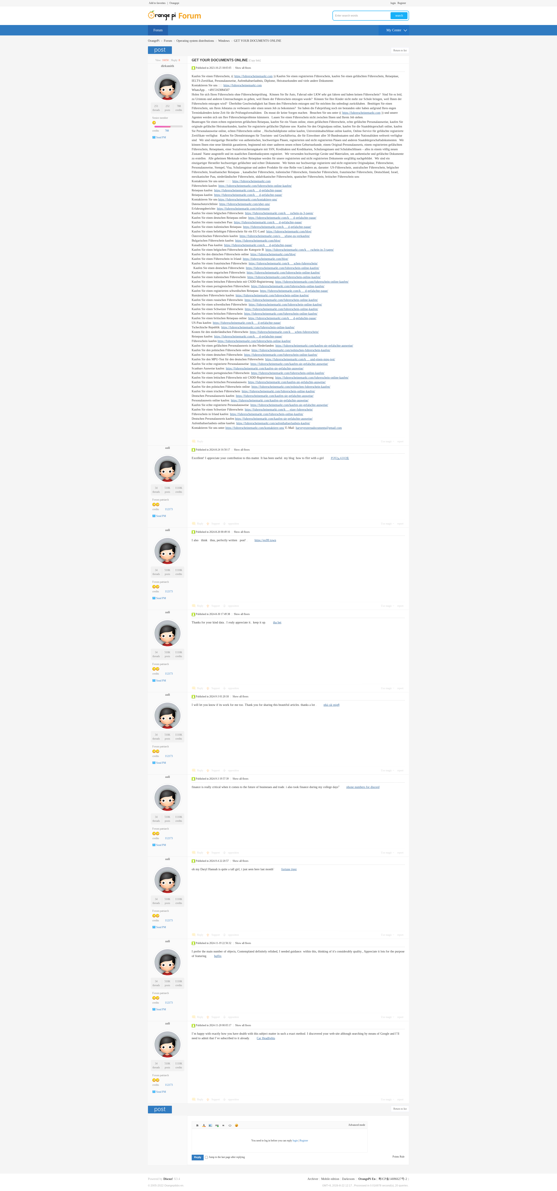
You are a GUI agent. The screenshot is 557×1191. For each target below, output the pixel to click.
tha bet (277, 622)
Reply (200, 441)
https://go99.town (265, 540)
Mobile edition (330, 1179)
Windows (224, 40)
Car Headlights (266, 1038)
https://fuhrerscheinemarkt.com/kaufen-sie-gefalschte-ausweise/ (314, 345)
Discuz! (168, 1179)
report (400, 441)
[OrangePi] (177, 19)
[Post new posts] (160, 50)
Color (204, 1125)
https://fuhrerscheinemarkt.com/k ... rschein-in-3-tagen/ (279, 213)
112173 (169, 509)
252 (167, 106)
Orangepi (174, 3)
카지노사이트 (340, 458)
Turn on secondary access (408, 3)
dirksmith (167, 66)
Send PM (161, 137)
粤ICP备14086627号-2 (392, 1179)
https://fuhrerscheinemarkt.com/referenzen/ (243, 208)
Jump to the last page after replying (227, 1157)
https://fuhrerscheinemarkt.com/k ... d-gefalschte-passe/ (248, 190)
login (393, 3)
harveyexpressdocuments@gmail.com (319, 427)
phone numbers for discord (362, 787)
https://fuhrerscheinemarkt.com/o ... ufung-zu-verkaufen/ (275, 236)
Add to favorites (157, 3)
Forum (158, 30)
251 (156, 106)
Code (230, 1125)
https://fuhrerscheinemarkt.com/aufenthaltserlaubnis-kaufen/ (273, 423)
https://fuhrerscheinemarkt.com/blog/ (289, 231)
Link (217, 1125)
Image (210, 1125)
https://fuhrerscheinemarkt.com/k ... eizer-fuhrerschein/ (279, 409)
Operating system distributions (195, 40)
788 (179, 106)
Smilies (236, 1125)
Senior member (160, 117)
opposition (233, 523)
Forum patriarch (160, 499)
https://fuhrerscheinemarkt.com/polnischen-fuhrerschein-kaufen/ (291, 350)
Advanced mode (356, 1124)
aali (167, 447)
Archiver (312, 1179)
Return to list (400, 50)
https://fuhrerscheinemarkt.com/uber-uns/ (244, 204)
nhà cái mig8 (331, 705)
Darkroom (348, 1179)
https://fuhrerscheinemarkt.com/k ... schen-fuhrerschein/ (283, 263)
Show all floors (243, 67)
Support (215, 523)
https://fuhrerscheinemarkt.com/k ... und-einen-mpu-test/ (300, 359)
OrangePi (153, 40)
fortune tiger (289, 869)
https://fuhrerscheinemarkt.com (253, 76)
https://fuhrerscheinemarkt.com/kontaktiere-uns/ (247, 199)
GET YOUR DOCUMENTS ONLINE (257, 40)
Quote (223, 1125)
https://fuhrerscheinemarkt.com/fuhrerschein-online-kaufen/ (255, 185)
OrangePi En (367, 1179)
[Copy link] (255, 60)
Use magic (386, 441)
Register (402, 3)
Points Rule (398, 1156)
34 (156, 487)
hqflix (217, 956)
